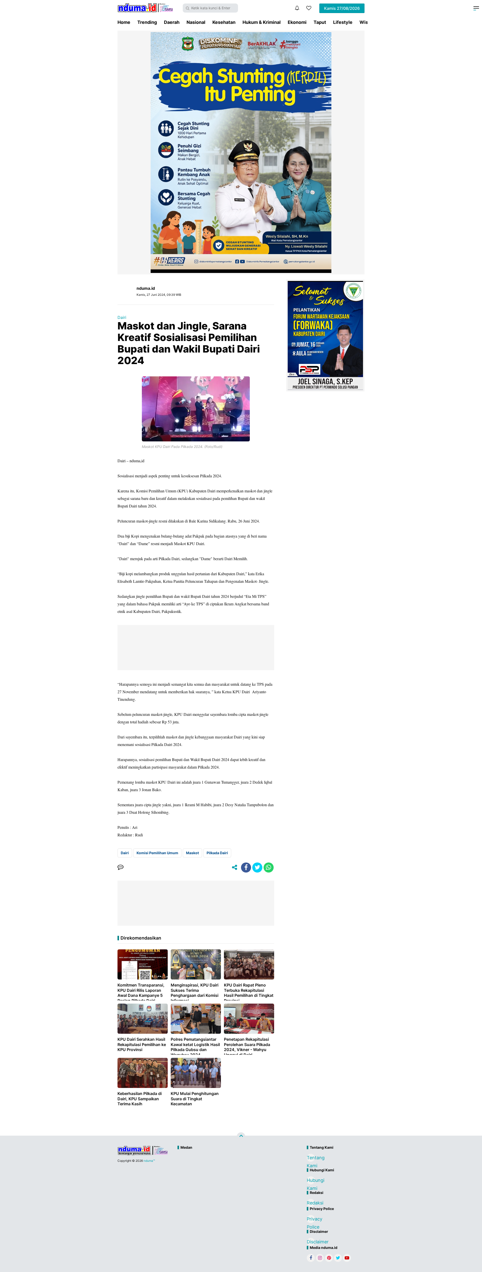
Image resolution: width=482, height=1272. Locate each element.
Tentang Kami (311, 1158)
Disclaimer (311, 1241)
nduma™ (149, 1161)
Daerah (171, 22)
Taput (320, 22)
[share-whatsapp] (269, 867)
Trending (147, 22)
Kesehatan (223, 22)
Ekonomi (297, 22)
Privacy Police (311, 1219)
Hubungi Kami (311, 1181)
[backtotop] (241, 1136)
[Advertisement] (230, 1169)
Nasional (196, 22)
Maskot (192, 853)
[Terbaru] (297, 8)
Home (123, 22)
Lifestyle (342, 22)
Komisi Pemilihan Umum (157, 853)
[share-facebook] (246, 867)
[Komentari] (120, 867)
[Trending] (308, 8)
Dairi (121, 317)
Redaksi (311, 1202)
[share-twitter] (257, 867)
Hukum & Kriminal (262, 22)
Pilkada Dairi (217, 853)
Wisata (367, 22)
